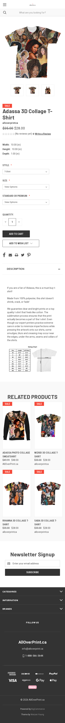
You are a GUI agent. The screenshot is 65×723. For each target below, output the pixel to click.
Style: (6, 165)
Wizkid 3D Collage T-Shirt (46, 454)
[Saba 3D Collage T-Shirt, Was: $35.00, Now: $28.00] (48, 493)
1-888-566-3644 (34, 655)
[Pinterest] (28, 255)
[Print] (16, 255)
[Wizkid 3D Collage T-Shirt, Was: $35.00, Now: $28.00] (48, 425)
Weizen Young (37, 714)
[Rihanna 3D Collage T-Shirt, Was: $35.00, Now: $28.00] (16, 493)
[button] (41, 134)
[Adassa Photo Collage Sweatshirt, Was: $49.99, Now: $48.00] (16, 425)
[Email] (10, 255)
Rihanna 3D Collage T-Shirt (15, 522)
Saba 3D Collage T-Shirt (45, 522)
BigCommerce (38, 709)
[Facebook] (4, 255)
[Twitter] (22, 255)
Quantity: (8, 214)
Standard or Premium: (15, 196)
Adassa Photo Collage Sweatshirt (16, 454)
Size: (5, 180)
